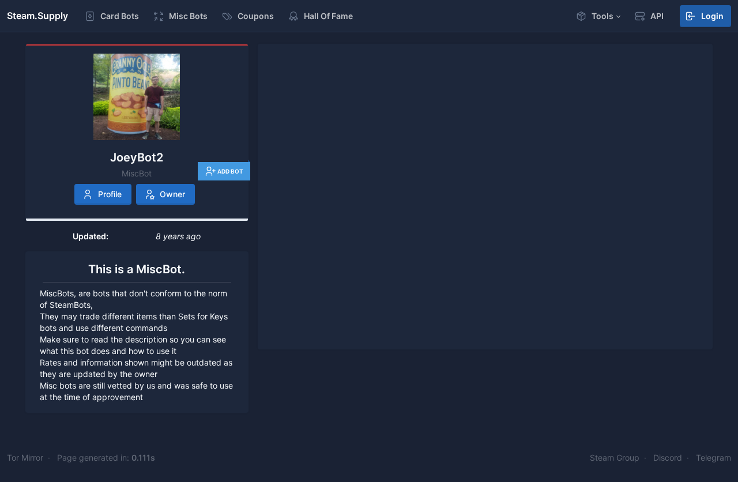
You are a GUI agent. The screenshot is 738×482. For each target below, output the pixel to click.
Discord (667, 457)
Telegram (713, 457)
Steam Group (614, 457)
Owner (172, 194)
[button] (597, 16)
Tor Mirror (25, 457)
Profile (110, 194)
